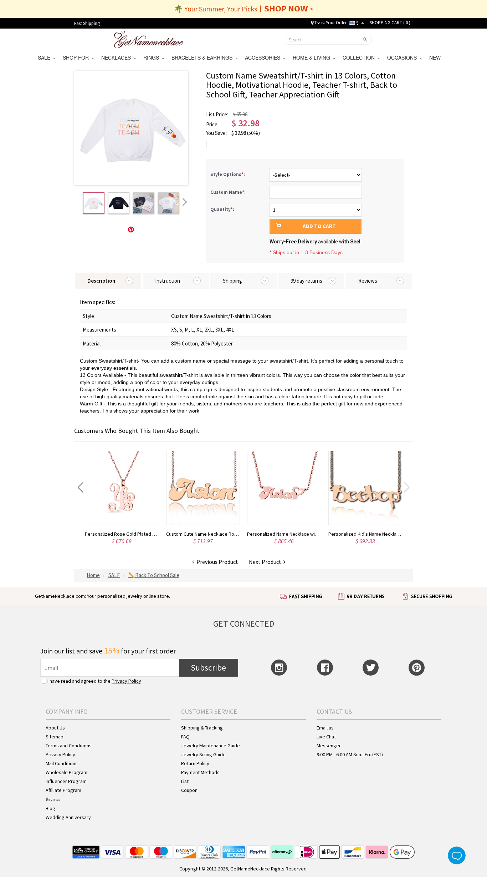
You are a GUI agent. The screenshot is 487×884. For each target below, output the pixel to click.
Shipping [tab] (232, 280)
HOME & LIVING (313, 57)
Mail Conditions (62, 763)
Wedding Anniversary (68, 817)
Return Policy (195, 763)
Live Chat (326, 736)
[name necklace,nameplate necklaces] (148, 38)
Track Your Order (330, 23)
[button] (80, 487)
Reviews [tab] (367, 280)
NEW (435, 57)
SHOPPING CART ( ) (390, 23)
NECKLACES (117, 57)
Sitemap (54, 736)
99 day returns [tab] (306, 280)
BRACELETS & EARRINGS (203, 57)
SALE (45, 57)
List (185, 781)
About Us (55, 727)
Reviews (53, 799)
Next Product (266, 561)
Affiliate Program (63, 790)
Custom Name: (228, 192)
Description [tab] (101, 280)
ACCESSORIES (264, 57)
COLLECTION (360, 57)
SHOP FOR (77, 57)
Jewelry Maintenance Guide (210, 745)
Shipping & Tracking (202, 727)
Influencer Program (66, 781)
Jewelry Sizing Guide (203, 754)
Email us (325, 727)
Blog (50, 808)
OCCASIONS (403, 57)
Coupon (189, 790)
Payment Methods (200, 772)
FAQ (185, 736)
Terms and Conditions (69, 745)
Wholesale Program (66, 772)
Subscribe (208, 667)
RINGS (152, 57)
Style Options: (228, 174)
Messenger (329, 745)
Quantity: (222, 209)
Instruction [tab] (167, 280)
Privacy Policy (126, 681)
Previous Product (216, 561)
